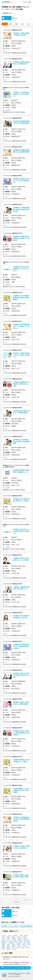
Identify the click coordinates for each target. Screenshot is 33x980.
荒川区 (17, 947)
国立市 (26, 938)
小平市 (3, 938)
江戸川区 (14, 949)
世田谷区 (14, 946)
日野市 (8, 938)
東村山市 (14, 938)
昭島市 (8, 937)
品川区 (28, 944)
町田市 (18, 937)
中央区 (24, 943)
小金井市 (24, 937)
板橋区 (22, 947)
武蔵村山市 (4, 941)
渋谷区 (19, 946)
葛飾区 (8, 949)
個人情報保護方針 (16, 974)
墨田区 (18, 944)
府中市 (3, 937)
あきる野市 (27, 941)
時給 (16, 24)
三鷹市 (20, 935)
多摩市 (10, 941)
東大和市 (14, 940)
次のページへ (27, 899)
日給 (22, 24)
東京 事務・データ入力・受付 (9, 926)
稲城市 (15, 941)
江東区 (23, 944)
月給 (28, 24)
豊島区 (8, 947)
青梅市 (26, 935)
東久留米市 (26, 940)
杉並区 (3, 947)
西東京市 (4, 943)
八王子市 (4, 935)
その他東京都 (11, 943)
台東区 (13, 944)
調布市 (13, 937)
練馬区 (27, 947)
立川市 (9, 935)
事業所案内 (15, 973)
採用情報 (27, 973)
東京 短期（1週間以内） (27, 926)
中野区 (24, 946)
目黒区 (3, 946)
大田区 (8, 946)
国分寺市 (20, 938)
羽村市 (20, 941)
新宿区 (3, 944)
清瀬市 (19, 940)
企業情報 (10, 973)
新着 (10, 24)
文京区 (8, 944)
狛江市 (8, 940)
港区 (29, 943)
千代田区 (18, 943)
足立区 (3, 949)
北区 (13, 947)
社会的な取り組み (21, 973)
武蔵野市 (15, 935)
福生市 (3, 940)
